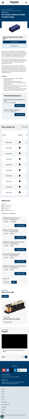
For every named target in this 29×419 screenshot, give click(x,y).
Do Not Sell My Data (5, 404)
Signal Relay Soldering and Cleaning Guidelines (14, 266)
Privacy (3, 396)
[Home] (14, 2)
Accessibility (4, 407)
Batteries (3, 412)
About (3, 389)
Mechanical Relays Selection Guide (11, 254)
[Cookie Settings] (2, 416)
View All (5, 296)
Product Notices (6, 208)
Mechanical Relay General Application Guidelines (14, 100)
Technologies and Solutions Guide (11, 217)
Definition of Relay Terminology (11, 110)
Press (3, 394)
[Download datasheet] (20, 142)
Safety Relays (5, 12)
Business (3, 409)
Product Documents (7, 205)
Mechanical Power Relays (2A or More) (11, 10)
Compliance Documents (8, 210)
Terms (3, 399)
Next (14, 282)
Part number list (14, 45)
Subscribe (23, 370)
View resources (14, 42)
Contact (3, 391)
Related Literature (7, 207)
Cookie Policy (4, 401)
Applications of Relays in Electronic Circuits (13, 242)
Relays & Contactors (7, 9)
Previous (7, 282)
